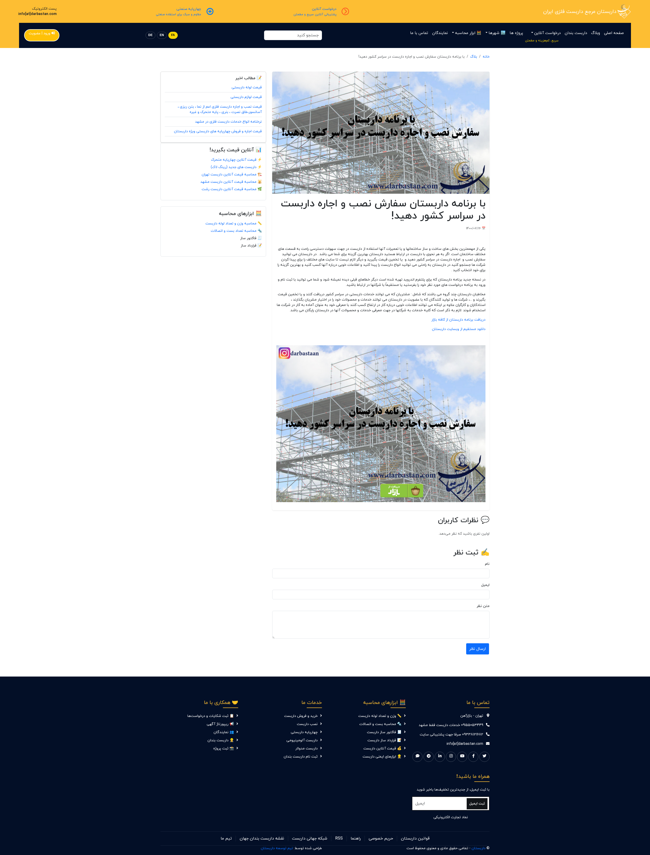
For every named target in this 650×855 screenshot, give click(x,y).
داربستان (478, 848)
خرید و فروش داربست (301, 716)
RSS (339, 838)
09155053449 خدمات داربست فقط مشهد (451, 725)
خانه (486, 56)
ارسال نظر (477, 649)
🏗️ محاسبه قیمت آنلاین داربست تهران (232, 174)
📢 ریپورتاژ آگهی (220, 724)
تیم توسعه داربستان (277, 848)
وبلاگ (595, 33)
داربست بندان (576, 33)
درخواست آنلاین (547, 33)
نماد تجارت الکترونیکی (450, 817)
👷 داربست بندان (220, 740)
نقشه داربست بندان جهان (262, 838)
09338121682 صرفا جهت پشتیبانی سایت (451, 734)
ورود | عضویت (39, 33)
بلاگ (473, 56)
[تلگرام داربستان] (429, 757)
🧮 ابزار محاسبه (468, 33)
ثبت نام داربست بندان (301, 756)
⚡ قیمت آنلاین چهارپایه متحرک (236, 159)
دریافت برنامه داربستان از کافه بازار (458, 319)
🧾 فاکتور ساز (251, 238)
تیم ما (226, 838)
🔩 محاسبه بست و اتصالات (380, 724)
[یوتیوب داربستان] (462, 757)
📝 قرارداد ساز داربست (384, 740)
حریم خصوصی (381, 838)
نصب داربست (307, 724)
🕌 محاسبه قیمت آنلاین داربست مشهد (231, 181)
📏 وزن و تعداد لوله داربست (379, 716)
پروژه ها (516, 33)
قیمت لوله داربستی (247, 87)
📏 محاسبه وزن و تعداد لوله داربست (233, 223)
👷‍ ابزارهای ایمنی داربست (382, 756)
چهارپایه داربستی (304, 732)
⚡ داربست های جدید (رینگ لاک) (236, 167)
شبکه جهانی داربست (309, 838)
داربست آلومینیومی (302, 740)
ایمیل (485, 585)
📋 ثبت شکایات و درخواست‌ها (210, 716)
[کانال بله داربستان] (417, 757)
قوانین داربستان (415, 838)
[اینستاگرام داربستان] (451, 757)
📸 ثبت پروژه (223, 748)
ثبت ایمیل (477, 803)
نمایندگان (440, 33)
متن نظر (483, 606)
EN (162, 35)
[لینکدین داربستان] (440, 757)
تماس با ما (419, 33)
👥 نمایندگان (224, 732)
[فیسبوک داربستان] (473, 757)
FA (173, 35)
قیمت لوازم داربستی (246, 97)
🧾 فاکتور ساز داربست (384, 732)
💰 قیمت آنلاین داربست (382, 748)
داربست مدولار (306, 748)
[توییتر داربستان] (484, 757)
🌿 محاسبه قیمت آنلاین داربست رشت (232, 189)
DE (150, 35)
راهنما (356, 838)
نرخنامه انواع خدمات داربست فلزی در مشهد (228, 121)
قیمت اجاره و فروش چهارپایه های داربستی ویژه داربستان (218, 131)
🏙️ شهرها (497, 33)
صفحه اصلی (614, 33)
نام (487, 564)
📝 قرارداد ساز (251, 245)
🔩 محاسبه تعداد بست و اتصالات (236, 230)
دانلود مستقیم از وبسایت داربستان (458, 329)
